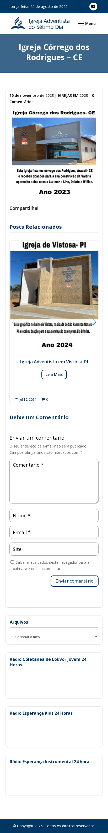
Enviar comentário (75, 581)
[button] (94, 322)
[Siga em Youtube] (93, 6)
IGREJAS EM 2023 (73, 95)
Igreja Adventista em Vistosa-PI (54, 322)
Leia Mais (54, 374)
